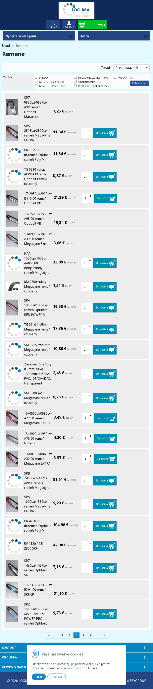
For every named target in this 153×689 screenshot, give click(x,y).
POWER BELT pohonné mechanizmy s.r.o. (103, 86)
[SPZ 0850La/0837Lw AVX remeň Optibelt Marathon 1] (12, 113)
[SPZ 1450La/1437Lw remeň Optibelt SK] (12, 573)
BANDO (45, 77)
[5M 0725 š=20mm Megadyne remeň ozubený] (14, 355)
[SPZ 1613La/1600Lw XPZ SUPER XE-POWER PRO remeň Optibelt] (12, 619)
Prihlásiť (69, 27)
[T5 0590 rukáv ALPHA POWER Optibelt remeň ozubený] (14, 182)
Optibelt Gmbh (89, 82)
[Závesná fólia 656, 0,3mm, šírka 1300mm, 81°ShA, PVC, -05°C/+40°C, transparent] (14, 379)
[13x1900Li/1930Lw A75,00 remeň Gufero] (12, 444)
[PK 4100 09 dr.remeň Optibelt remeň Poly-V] (14, 531)
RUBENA (125, 77)
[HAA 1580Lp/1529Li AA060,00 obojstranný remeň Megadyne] (14, 268)
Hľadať (53, 27)
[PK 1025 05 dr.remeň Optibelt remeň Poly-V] (14, 160)
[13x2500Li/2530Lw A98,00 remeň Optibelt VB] (12, 224)
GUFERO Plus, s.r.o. (51, 82)
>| (105, 635)
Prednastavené (127, 67)
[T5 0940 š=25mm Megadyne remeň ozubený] (14, 335)
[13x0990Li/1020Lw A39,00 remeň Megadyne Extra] (12, 244)
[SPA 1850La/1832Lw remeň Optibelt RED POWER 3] (12, 313)
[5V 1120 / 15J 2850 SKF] (14, 551)
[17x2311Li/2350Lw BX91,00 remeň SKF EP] (12, 595)
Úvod (6, 45)
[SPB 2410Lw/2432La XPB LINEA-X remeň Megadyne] (14, 486)
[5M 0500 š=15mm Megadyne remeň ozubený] (14, 403)
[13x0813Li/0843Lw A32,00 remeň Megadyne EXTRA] (12, 464)
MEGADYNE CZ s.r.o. (93, 77)
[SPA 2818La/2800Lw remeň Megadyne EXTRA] (12, 138)
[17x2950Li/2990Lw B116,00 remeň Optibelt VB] (12, 204)
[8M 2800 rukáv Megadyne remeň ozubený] (14, 288)
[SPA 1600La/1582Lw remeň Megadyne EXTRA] (12, 509)
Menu (85, 36)
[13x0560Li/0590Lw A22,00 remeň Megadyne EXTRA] (12, 424)
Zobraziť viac (139, 83)
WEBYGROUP (136, 680)
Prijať (38, 676)
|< (47, 635)
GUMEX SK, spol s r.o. (52, 86)
